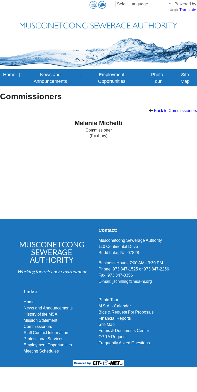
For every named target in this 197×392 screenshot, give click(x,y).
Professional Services (43, 339)
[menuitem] (9, 77)
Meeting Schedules (41, 351)
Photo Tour (108, 300)
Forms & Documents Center (123, 330)
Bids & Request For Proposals (126, 312)
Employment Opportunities (48, 345)
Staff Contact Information (46, 332)
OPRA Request (112, 337)
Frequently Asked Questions (124, 343)
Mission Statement (40, 320)
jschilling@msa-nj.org (132, 281)
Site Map (106, 324)
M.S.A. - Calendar (114, 306)
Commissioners (38, 326)
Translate (187, 10)
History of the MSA (40, 314)
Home (9, 74)
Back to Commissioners (175, 110)
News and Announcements (48, 308)
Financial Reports (114, 318)
